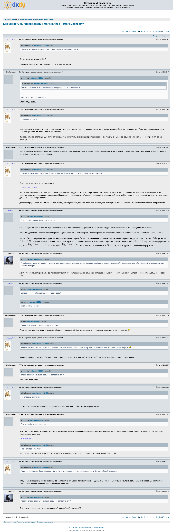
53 (144, 31)
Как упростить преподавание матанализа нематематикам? (43, 23)
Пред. (134, 31)
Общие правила (99, 527)
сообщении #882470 (40, 393)
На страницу (126, 31)
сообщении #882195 (37, 78)
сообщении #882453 (40, 344)
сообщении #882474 (40, 445)
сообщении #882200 (40, 116)
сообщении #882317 (33, 322)
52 (141, 31)
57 (156, 31)
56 (153, 31)
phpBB (78, 530)
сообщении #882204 (40, 170)
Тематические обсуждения (26, 522)
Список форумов (10, 522)
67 (163, 31)
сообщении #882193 (40, 45)
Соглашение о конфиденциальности (80, 527)
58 (159, 31)
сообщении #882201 (37, 259)
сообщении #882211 (37, 217)
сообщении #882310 (34, 289)
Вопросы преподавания (45, 522)
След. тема (165, 36)
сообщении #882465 (37, 371)
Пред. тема (156, 36)
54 (147, 31)
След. (167, 31)
